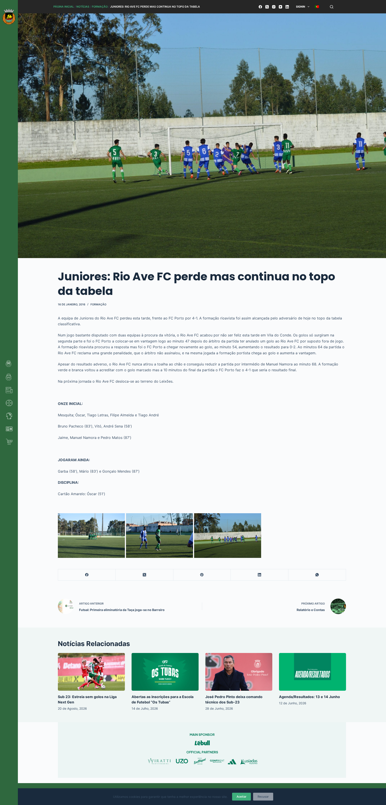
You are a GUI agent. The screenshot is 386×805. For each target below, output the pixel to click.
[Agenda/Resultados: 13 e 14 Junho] (312, 672)
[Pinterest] (202, 575)
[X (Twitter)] (267, 6)
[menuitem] (317, 6)
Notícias (82, 6)
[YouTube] (280, 6)
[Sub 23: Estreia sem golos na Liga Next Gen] (91, 672)
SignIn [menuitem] (300, 6)
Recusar (263, 796)
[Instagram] (273, 6)
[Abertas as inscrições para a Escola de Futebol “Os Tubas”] (165, 672)
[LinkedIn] (287, 6)
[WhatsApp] (317, 575)
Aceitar (241, 796)
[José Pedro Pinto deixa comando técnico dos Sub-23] (238, 672)
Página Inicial (63, 6)
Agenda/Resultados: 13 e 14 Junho (309, 696)
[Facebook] (260, 6)
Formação (100, 6)
